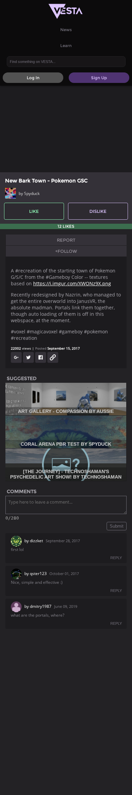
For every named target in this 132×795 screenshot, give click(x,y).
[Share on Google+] (16, 357)
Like (34, 211)
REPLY (116, 558)
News (66, 29)
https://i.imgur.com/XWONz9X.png (72, 283)
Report (66, 240)
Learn (66, 45)
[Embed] (52, 357)
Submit (117, 526)
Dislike (98, 211)
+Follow (66, 251)
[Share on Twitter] (28, 357)
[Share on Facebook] (40, 357)
